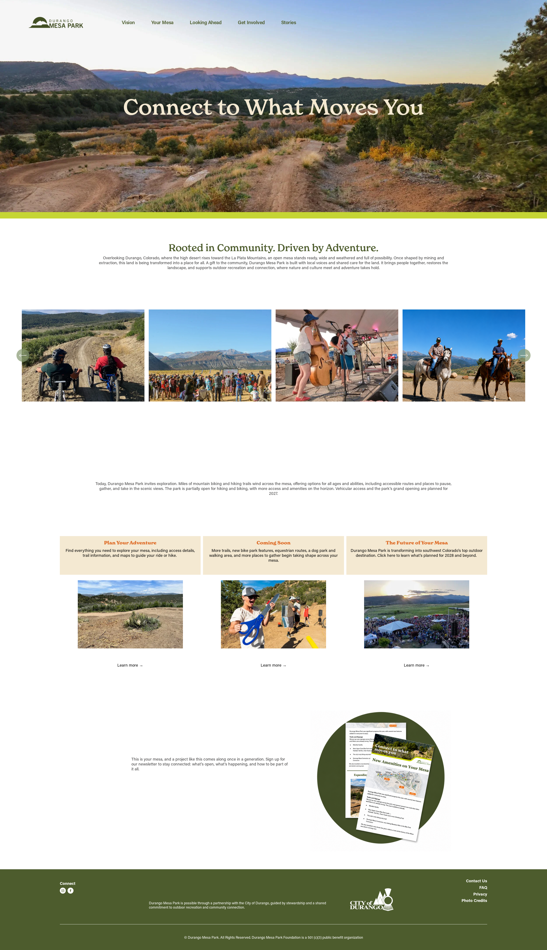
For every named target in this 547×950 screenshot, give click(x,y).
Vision (128, 22)
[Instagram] (63, 891)
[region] (273, 357)
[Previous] (22, 355)
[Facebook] (71, 891)
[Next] (524, 355)
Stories (288, 22)
